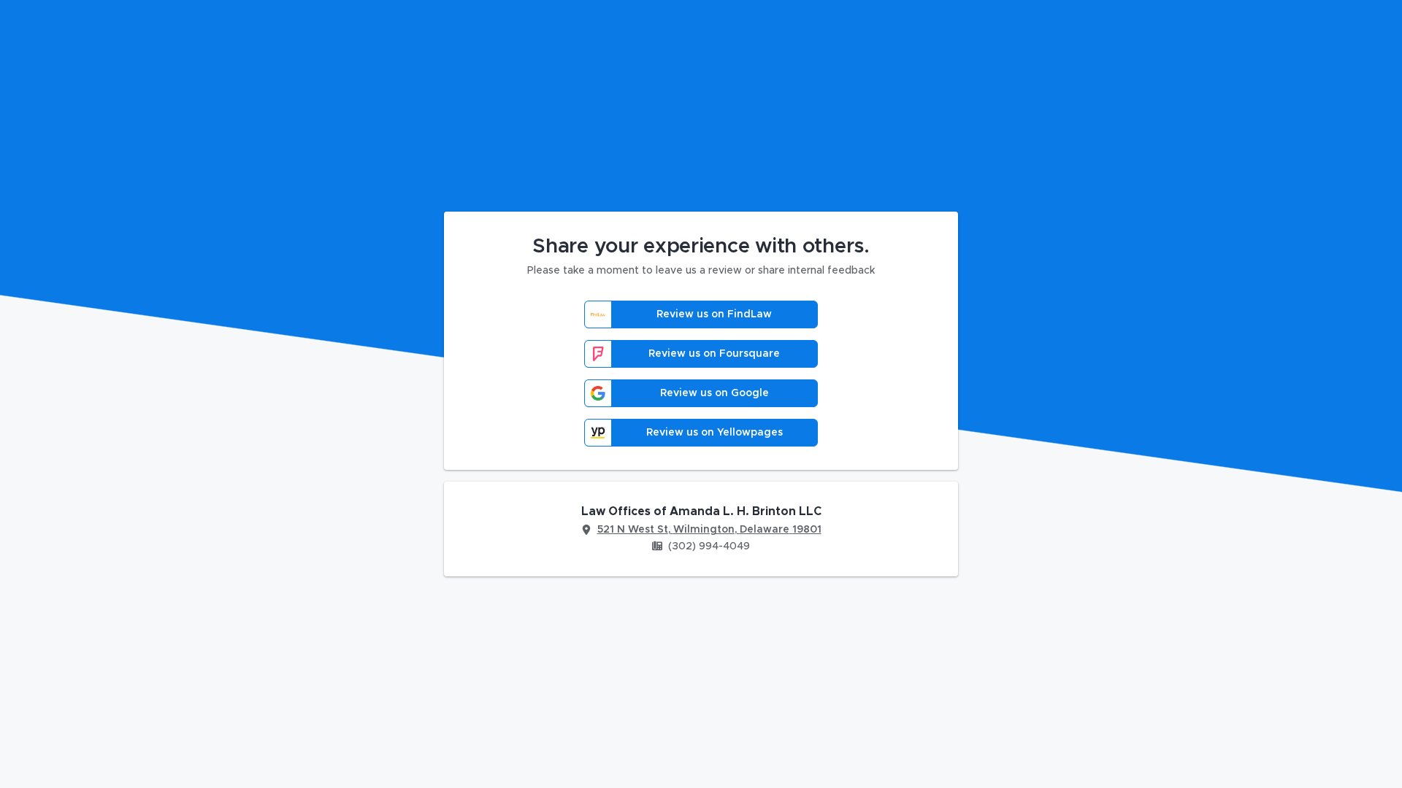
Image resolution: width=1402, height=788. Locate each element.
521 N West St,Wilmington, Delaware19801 (709, 530)
